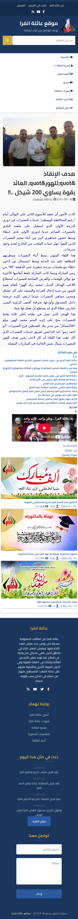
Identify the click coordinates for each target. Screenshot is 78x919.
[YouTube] (38, 12)
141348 (39, 506)
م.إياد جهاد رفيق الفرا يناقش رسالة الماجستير (51, 399)
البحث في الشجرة (37, 5)
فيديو (66, 82)
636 (53, 506)
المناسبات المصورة (39, 734)
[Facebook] (44, 12)
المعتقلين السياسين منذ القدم (60, 383)
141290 (39, 558)
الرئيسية (65, 57)
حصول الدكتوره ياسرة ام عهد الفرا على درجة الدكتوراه (47, 554)
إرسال (39, 894)
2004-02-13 (69, 606)
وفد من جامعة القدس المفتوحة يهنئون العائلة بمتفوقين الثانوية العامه (40, 370)
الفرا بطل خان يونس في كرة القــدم (57, 395)
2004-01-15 (69, 506)
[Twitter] (42, 689)
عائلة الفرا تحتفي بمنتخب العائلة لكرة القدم (53, 387)
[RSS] (33, 12)
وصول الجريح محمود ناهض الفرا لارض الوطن (39, 812)
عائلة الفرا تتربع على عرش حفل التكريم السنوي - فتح (48, 375)
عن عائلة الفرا (57, 5)
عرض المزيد (39, 821)
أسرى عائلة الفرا (39, 714)
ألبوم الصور (64, 74)
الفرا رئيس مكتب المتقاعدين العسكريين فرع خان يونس (46, 403)
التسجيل (21, 5)
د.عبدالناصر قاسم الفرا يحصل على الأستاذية (53, 379)
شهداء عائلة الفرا (39, 721)
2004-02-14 (69, 558)
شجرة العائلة (63, 65)
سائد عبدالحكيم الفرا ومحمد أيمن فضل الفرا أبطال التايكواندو (43, 391)
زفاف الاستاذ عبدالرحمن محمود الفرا (57, 602)
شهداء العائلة (62, 91)
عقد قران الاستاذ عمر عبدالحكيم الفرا (39, 799)
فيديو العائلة (39, 727)
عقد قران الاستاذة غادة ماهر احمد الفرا (39, 786)
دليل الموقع (63, 107)
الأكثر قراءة (70, 445)
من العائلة (71, 450)
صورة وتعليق (69, 455)
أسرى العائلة (63, 99)
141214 (43, 606)
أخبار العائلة (39, 740)
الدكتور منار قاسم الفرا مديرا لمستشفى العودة (50, 502)
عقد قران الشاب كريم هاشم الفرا (39, 772)
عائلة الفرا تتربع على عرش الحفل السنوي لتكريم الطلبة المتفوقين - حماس (40, 362)
